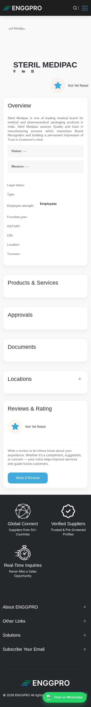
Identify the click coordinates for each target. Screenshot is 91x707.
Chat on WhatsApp (68, 697)
